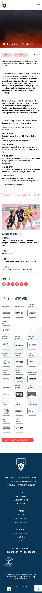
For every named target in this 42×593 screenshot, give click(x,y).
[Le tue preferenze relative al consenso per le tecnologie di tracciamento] (38, 589)
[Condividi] (26, 284)
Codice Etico (21, 504)
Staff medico (21, 522)
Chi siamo (21, 496)
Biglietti (21, 541)
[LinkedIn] (8, 284)
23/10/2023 (36, 55)
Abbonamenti (21, 500)
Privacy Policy (28, 577)
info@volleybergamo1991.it (21, 485)
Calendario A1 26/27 (21, 533)
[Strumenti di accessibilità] (9, 589)
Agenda (21, 537)
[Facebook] (4, 284)
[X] (12, 284)
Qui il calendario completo (13, 185)
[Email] (21, 284)
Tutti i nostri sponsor (16, 440)
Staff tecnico (21, 518)
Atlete (21, 515)
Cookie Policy (21, 578)
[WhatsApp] (17, 284)
